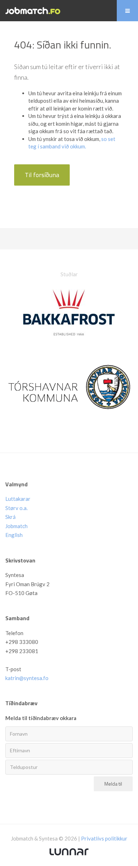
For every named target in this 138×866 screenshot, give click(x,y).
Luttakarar (17, 499)
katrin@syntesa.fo (26, 678)
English (14, 535)
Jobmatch (16, 526)
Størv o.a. (16, 508)
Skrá (10, 517)
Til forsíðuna (42, 175)
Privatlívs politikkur (104, 838)
